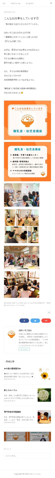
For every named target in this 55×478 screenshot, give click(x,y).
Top (4, 3)
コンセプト (30, 3)
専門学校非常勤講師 (12, 411)
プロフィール (15, 3)
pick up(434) (8, 303)
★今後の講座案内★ (12, 368)
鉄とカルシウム (10, 390)
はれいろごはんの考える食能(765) (34, 303)
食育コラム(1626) (17, 303)
